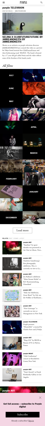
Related (5, 238)
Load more (22, 230)
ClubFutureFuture (29, 50)
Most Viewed (13, 238)
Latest (21, 238)
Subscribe (22, 414)
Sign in (31, 420)
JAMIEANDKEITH (9, 48)
